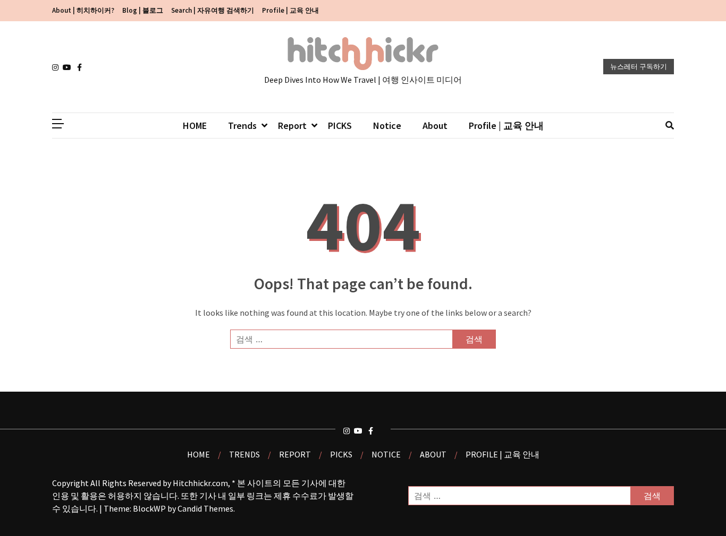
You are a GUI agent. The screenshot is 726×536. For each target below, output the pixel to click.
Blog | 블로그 (142, 10)
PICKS (340, 125)
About (435, 125)
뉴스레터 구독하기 (638, 66)
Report (292, 125)
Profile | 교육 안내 (290, 10)
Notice (387, 125)
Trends (242, 125)
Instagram (57, 67)
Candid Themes (205, 508)
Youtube (68, 67)
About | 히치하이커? (83, 10)
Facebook (82, 67)
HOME (195, 125)
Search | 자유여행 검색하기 (212, 10)
